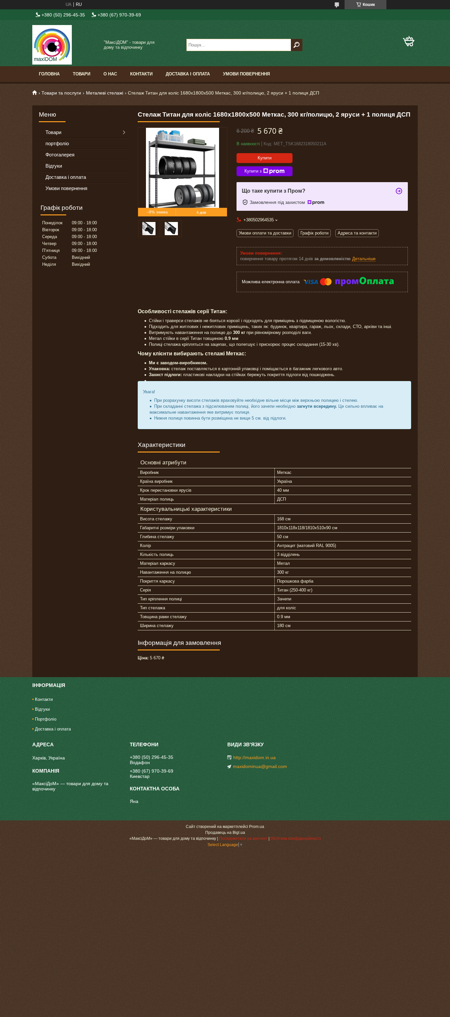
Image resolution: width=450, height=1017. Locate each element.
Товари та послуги (61, 93)
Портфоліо (45, 719)
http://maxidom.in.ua (254, 757)
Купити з (253, 171)
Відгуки (53, 166)
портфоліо (57, 143)
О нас (110, 73)
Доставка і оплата (188, 73)
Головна (49, 73)
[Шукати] (296, 45)
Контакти (141, 73)
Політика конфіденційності (295, 838)
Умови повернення (246, 73)
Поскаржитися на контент (243, 838)
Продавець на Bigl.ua (225, 832)
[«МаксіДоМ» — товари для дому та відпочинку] (65, 45)
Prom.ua (256, 826)
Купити (264, 157)
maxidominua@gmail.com (260, 766)
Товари (81, 73)
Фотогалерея (59, 154)
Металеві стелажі (104, 93)
